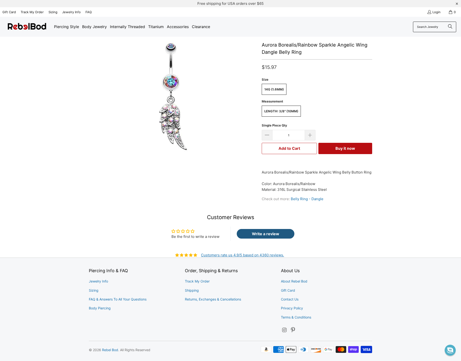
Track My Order (32, 12)
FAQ (88, 12)
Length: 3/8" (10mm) (281, 111)
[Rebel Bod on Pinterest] (293, 330)
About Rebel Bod (294, 281)
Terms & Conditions (296, 317)
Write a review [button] (265, 233)
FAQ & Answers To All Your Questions (117, 299)
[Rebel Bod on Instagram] (284, 330)
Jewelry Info (71, 12)
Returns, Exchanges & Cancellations (213, 299)
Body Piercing (100, 308)
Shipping (192, 290)
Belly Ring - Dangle (307, 199)
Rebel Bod (110, 350)
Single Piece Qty (274, 125)
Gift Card (9, 12)
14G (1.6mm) (274, 89)
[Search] (450, 27)
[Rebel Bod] (27, 26)
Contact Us (289, 299)
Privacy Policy (292, 308)
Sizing (53, 12)
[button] (450, 350)
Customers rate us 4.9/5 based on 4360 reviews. (242, 255)
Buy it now (345, 148)
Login (436, 12)
